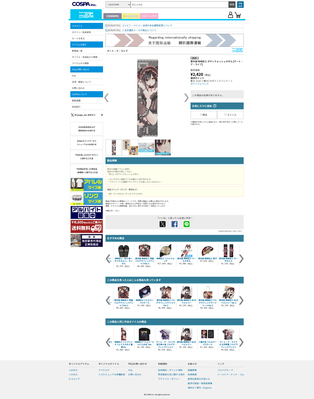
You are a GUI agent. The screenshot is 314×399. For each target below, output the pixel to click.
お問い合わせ (78, 88)
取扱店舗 (76, 100)
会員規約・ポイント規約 (170, 370)
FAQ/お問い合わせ (137, 363)
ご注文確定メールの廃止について (139, 30)
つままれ (73, 370)
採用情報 (192, 374)
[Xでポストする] (163, 226)
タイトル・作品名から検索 (84, 57)
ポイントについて (200, 83)
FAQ (74, 75)
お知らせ (192, 363)
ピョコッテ (74, 378)
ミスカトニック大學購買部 (111, 374)
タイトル (231, 114)
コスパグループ (225, 370)
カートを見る (78, 38)
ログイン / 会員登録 (81, 32)
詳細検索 (240, 4)
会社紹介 (76, 106)
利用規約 (162, 363)
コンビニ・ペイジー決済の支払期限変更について (147, 25)
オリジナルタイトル (108, 363)
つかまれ (73, 374)
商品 (205, 114)
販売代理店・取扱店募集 (200, 383)
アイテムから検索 (80, 63)
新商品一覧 (77, 50)
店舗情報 (192, 370)
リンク (221, 363)
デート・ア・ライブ (117, 50)
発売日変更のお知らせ (199, 378)
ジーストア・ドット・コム (231, 374)
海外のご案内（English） (200, 387)
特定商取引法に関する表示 (171, 374)
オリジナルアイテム (79, 363)
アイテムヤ (103, 370)
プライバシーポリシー (169, 378)
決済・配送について (81, 81)
